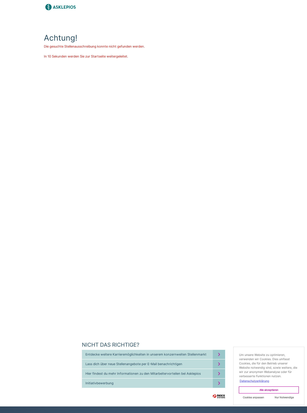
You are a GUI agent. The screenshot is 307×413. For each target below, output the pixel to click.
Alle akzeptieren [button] (269, 389)
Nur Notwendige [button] (284, 397)
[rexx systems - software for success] (219, 396)
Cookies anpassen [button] (253, 397)
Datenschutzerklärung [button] (254, 381)
